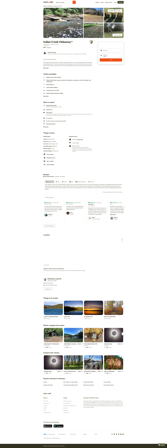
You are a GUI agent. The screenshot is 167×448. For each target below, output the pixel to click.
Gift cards (45, 401)
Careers (45, 408)
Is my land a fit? (67, 403)
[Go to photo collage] (63, 23)
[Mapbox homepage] (46, 265)
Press (44, 410)
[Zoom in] (122, 239)
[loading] (111, 60)
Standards (65, 410)
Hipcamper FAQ (47, 412)
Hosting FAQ (66, 412)
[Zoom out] (122, 241)
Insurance (65, 408)
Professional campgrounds (69, 405)
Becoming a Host (67, 401)
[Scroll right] (123, 306)
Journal (45, 405)
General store (46, 403)
